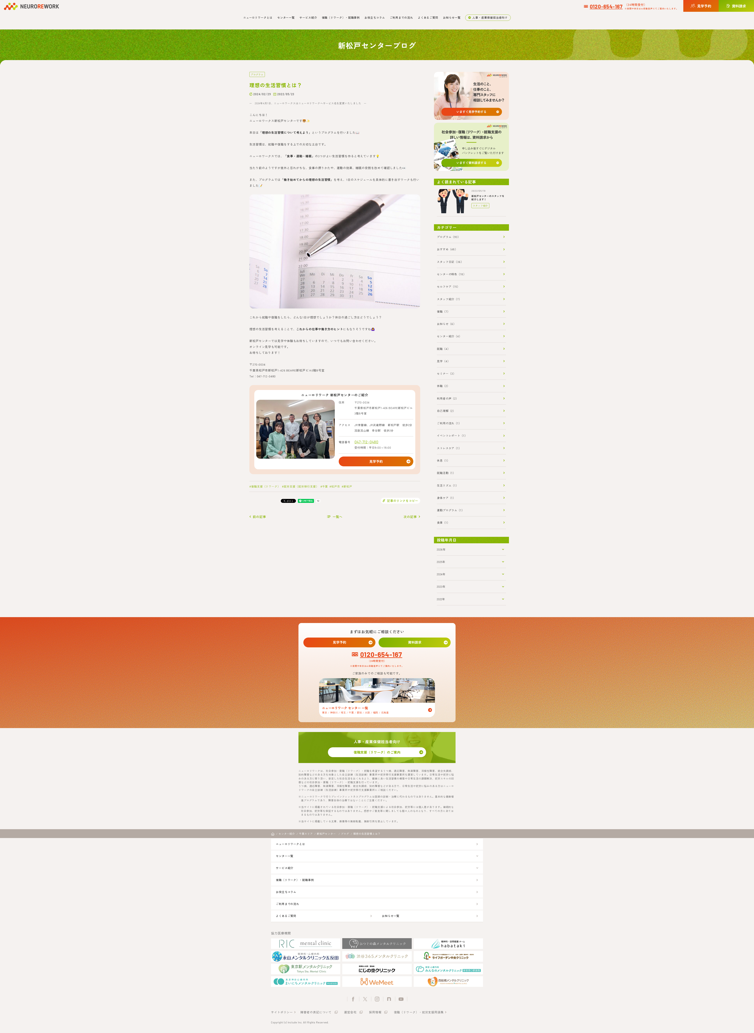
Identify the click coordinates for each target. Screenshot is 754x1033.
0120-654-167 (606, 6)
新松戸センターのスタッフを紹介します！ (487, 197)
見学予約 (376, 461)
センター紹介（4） (449, 336)
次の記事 (410, 516)
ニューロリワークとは (258, 17)
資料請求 (414, 642)
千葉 (325, 486)
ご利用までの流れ (401, 17)
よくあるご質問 (428, 17)
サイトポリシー (282, 1012)
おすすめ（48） (447, 249)
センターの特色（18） (451, 274)
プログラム (257, 74)
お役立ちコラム (374, 17)
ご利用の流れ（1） (449, 423)
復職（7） (443, 311)
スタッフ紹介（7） (449, 299)
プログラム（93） (448, 237)
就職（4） (443, 349)
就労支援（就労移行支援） (301, 486)
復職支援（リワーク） (265, 486)
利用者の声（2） (447, 398)
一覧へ (338, 516)
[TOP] (273, 834)
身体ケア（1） (446, 498)
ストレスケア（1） (449, 448)
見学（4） (443, 361)
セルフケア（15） (448, 286)
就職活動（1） (446, 473)
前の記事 (259, 516)
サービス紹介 (308, 17)
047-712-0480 (366, 442)
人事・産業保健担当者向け (490, 17)
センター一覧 (286, 17)
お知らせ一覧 (451, 17)
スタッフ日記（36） (450, 262)
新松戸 (347, 486)
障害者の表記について (316, 1012)
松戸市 (335, 486)
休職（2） (443, 386)
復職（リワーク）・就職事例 (341, 17)
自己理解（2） (446, 411)
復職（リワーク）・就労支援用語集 (419, 1012)
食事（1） (443, 522)
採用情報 (375, 1012)
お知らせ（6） (446, 324)
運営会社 (350, 1012)
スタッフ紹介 (480, 205)
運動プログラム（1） (450, 510)
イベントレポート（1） (452, 435)
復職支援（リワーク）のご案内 (377, 752)
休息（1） (443, 460)
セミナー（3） (446, 373)
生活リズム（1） (447, 485)
